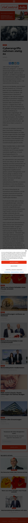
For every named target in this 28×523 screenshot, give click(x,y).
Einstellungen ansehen (14, 269)
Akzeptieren (14, 262)
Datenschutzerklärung (15, 272)
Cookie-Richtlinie (7, 272)
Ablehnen (14, 266)
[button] (26, 251)
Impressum (22, 272)
